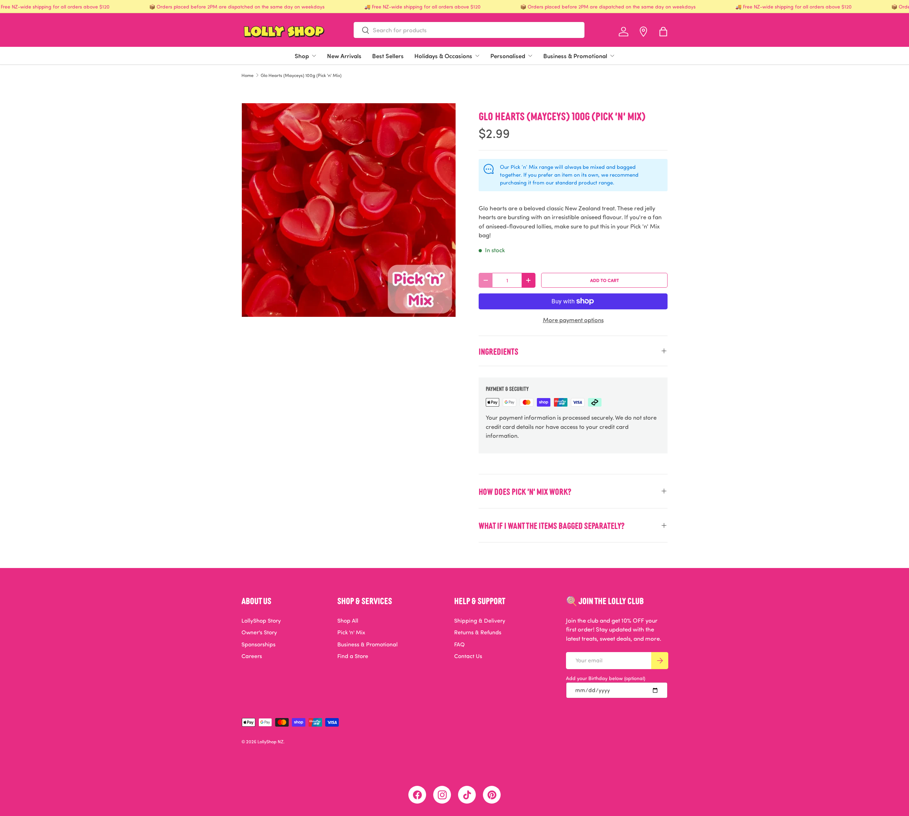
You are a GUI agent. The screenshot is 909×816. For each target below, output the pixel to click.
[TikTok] (467, 795)
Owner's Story (259, 632)
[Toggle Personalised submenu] (530, 55)
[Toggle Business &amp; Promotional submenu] (612, 55)
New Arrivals (344, 56)
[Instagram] (442, 795)
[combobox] (469, 30)
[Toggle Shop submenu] (314, 55)
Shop (302, 56)
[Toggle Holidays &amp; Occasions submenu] (477, 55)
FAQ (459, 644)
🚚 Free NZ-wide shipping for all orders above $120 (422, 7)
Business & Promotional (575, 56)
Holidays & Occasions (443, 56)
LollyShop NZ (270, 741)
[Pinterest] (492, 795)
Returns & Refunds (477, 632)
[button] (663, 31)
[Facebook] (417, 795)
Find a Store (352, 656)
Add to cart (604, 280)
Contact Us (468, 656)
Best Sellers (388, 56)
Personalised (507, 56)
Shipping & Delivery (479, 620)
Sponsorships (258, 644)
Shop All (347, 620)
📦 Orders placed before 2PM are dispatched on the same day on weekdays (237, 7)
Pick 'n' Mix (351, 632)
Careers (251, 656)
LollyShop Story (261, 620)
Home (247, 75)
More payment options (573, 320)
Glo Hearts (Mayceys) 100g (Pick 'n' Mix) (301, 75)
